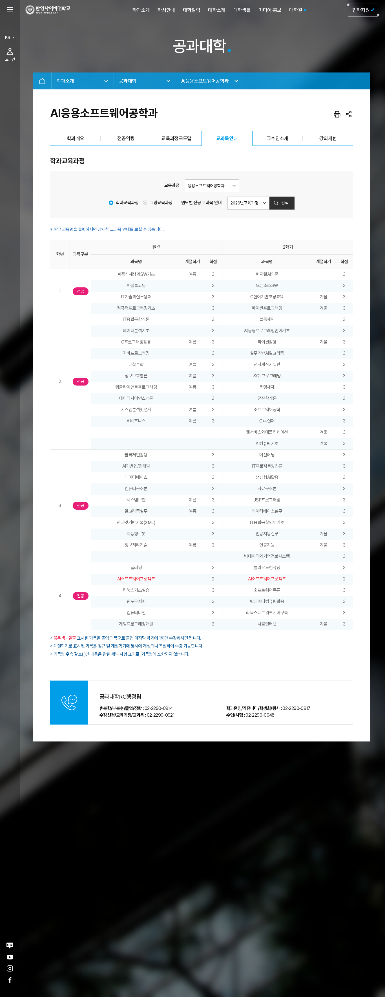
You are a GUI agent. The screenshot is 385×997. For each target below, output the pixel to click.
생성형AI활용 (267, 477)
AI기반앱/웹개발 (136, 466)
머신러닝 (267, 454)
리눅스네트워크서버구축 (267, 612)
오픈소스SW (267, 285)
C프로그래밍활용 (136, 342)
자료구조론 (267, 488)
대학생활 (242, 10)
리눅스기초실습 (136, 590)
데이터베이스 (136, 477)
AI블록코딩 (136, 285)
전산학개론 (267, 398)
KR (7, 37)
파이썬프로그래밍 (267, 308)
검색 (285, 202)
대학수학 (136, 364)
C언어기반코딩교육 (267, 297)
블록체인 (267, 319)
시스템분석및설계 (136, 409)
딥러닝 (136, 567)
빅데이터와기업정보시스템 (267, 556)
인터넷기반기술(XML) (136, 522)
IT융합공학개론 (136, 319)
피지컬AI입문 (267, 274)
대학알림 (191, 10)
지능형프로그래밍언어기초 (267, 330)
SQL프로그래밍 (267, 375)
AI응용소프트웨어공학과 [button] (205, 81)
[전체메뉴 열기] (10, 10)
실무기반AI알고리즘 (267, 353)
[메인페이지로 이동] (47, 10)
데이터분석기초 (136, 330)
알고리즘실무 (136, 511)
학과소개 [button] (65, 81)
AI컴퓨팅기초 (267, 443)
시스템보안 (136, 500)
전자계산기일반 (267, 364)
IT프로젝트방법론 (267, 466)
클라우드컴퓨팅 (267, 567)
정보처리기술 (136, 545)
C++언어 (267, 421)
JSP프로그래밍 (267, 500)
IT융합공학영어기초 (267, 522)
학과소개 (141, 10)
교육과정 (171, 185)
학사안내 (166, 10)
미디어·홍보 (269, 10)
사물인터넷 (267, 624)
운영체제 (267, 387)
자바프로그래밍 (136, 353)
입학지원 (360, 10)
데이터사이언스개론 (136, 398)
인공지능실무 (267, 533)
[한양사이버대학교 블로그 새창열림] (10, 945)
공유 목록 (349, 114)
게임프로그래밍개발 (136, 624)
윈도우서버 (136, 601)
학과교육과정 (127, 202)
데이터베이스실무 (267, 511)
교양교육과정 (161, 202)
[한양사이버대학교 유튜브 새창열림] (10, 957)
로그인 (10, 59)
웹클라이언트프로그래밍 (136, 387)
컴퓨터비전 (136, 612)
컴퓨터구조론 (136, 488)
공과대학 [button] (127, 81)
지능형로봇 (136, 533)
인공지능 (267, 545)
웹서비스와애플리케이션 (267, 432)
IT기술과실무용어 (136, 297)
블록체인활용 (136, 454)
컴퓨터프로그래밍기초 (136, 308)
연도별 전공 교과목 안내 (201, 202)
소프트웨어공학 (267, 409)
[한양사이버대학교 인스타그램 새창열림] (10, 968)
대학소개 (216, 10)
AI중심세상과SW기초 (136, 274)
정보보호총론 (136, 375)
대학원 (295, 10)
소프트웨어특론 (267, 590)
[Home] (42, 80)
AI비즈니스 (136, 421)
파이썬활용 (267, 342)
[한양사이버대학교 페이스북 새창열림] (10, 980)
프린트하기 (337, 114)
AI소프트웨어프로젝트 (136, 579)
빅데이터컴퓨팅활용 (267, 601)
